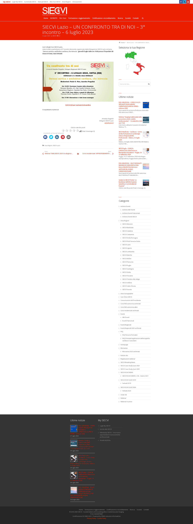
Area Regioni (66, 2)
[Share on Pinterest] (63, 138)
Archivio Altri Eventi (128, 210)
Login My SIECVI (17, 2)
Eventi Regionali (126, 325)
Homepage (124, 345)
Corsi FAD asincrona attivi (129, 307)
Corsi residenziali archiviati (130, 310)
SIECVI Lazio (56, 145)
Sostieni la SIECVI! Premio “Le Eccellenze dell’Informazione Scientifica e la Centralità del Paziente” (128, 183)
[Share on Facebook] (45, 138)
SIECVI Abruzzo (127, 224)
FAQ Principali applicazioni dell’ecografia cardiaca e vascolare (136, 339)
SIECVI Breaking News (128, 362)
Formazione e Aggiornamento (95, 510)
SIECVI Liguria (127, 248)
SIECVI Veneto (127, 290)
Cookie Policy (101, 518)
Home (81, 510)
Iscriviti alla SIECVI (30, 2)
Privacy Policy (91, 518)
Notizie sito (124, 355)
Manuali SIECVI (43, 2)
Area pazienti (77, 2)
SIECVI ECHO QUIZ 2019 (128, 380)
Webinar (123, 398)
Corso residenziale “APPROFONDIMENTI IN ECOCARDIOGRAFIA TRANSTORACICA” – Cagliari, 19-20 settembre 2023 (97, 153)
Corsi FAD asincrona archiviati (131, 304)
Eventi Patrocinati (128, 321)
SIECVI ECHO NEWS (127, 372)
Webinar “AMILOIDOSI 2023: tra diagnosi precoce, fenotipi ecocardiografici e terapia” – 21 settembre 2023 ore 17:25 (61, 153)
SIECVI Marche (127, 255)
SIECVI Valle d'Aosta (129, 286)
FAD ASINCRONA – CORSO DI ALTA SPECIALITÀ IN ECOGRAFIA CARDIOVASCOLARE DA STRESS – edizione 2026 (129, 105)
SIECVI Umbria (127, 283)
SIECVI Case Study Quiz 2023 (130, 366)
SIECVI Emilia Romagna (130, 238)
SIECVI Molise (126, 258)
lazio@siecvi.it (108, 123)
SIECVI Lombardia (128, 252)
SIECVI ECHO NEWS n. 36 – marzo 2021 (135, 376)
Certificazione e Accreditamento (117, 510)
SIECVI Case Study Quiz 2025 (130, 369)
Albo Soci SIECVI (55, 2)
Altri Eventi (125, 317)
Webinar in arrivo (126, 402)
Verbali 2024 (126, 391)
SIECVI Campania (128, 234)
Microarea (124, 348)
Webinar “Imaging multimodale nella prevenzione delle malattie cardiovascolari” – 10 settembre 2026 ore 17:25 (130, 120)
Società (139, 510)
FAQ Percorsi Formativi (129, 335)
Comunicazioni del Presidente (131, 300)
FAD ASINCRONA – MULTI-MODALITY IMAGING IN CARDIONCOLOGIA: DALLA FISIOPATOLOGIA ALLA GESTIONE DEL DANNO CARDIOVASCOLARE (130, 167)
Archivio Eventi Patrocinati (131, 213)
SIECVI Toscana (127, 276)
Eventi (123, 314)
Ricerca (132, 510)
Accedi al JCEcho (105, 440)
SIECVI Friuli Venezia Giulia (131, 241)
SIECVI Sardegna (128, 269)
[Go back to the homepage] (54, 11)
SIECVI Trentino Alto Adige (131, 279)
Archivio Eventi (125, 206)
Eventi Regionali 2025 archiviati (131, 328)
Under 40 (124, 395)
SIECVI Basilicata (127, 227)
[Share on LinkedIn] (57, 138)
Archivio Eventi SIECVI (129, 217)
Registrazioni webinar (128, 359)
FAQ (122, 332)
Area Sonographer (127, 294)
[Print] (69, 138)
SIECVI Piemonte (127, 262)
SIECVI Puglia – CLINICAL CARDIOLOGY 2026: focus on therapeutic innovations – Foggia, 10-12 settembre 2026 (130, 151)
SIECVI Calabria (127, 231)
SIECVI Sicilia (126, 272)
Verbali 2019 (126, 383)
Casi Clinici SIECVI (126, 297)
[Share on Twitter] (51, 138)
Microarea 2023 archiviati (131, 351)
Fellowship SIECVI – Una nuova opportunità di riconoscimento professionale (110, 435)
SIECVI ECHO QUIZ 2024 (128, 387)
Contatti (146, 510)
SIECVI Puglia (126, 265)
